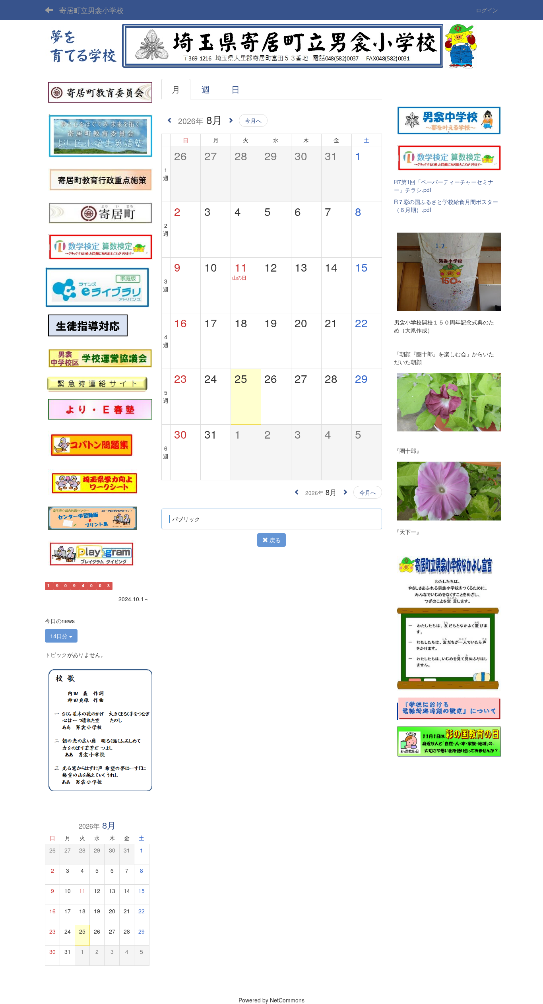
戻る (274, 540)
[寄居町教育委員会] (100, 92)
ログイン (487, 10)
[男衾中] (449, 119)
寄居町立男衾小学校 (91, 10)
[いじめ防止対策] (88, 326)
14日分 (59, 636)
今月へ (253, 120)
